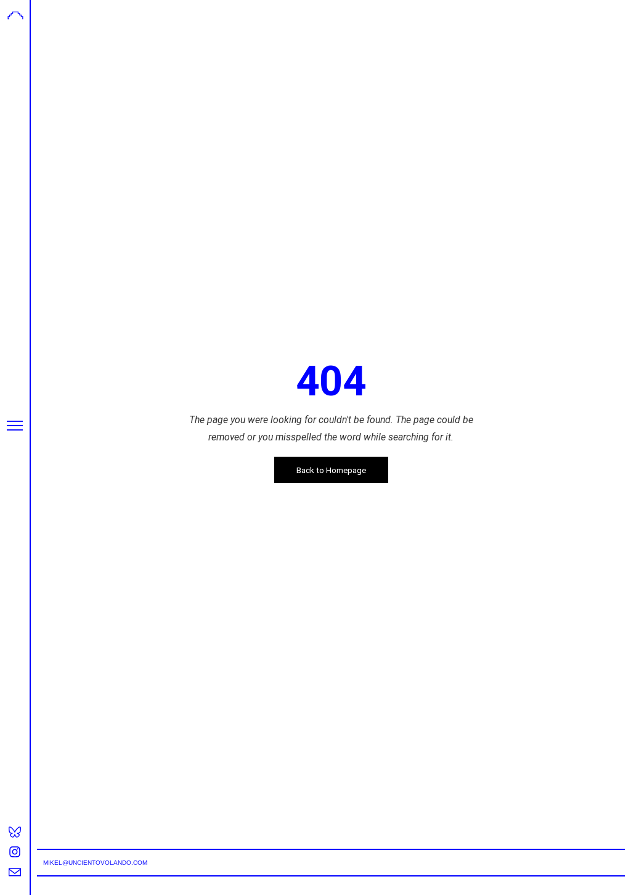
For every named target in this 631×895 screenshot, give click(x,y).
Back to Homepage (331, 470)
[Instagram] (15, 852)
